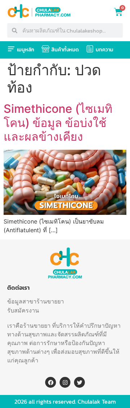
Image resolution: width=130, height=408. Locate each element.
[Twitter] (79, 382)
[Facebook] (50, 382)
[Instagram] (65, 382)
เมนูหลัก (25, 50)
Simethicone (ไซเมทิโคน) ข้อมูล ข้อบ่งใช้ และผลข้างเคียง (58, 123)
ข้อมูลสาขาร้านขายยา (35, 301)
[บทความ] (90, 49)
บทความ (104, 50)
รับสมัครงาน (23, 310)
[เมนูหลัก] (11, 49)
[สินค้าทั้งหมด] (45, 49)
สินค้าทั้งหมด (65, 50)
